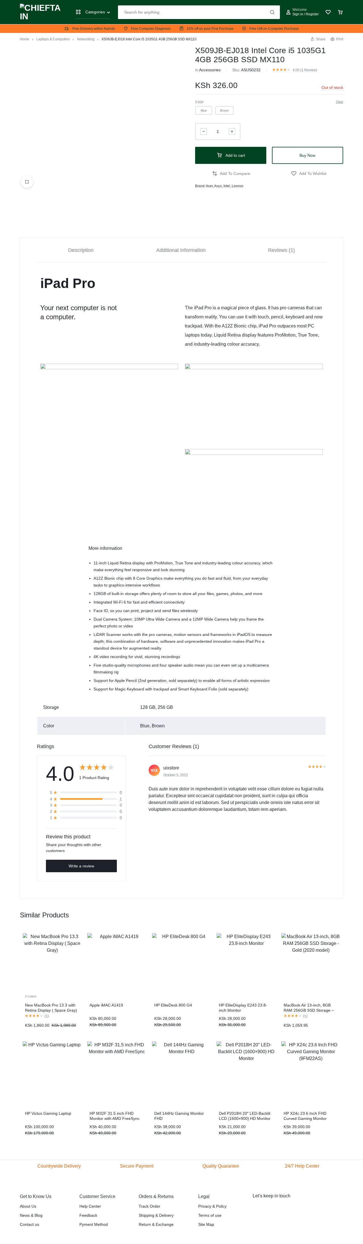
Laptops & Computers (53, 39)
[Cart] (340, 12)
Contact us (29, 1224)
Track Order (149, 1206)
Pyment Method (93, 1224)
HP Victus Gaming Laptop (48, 1113)
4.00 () (305, 70)
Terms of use (209, 1215)
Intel (226, 186)
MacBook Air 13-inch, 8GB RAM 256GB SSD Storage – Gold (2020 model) (309, 1010)
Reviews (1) (281, 250)
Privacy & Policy (212, 1206)
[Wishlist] (328, 12)
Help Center (90, 1206)
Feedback (88, 1215)
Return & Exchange (156, 1224)
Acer (209, 186)
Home (24, 39)
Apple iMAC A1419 (106, 1005)
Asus (218, 186)
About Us (28, 1206)
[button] (203, 110)
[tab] (81, 249)
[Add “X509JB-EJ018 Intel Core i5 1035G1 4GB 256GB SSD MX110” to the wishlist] (308, 174)
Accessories (210, 70)
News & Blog (31, 1215)
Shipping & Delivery (156, 1215)
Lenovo (237, 186)
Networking (85, 39)
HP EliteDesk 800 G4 (173, 1005)
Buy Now (307, 155)
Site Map (206, 1224)
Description (81, 250)
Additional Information (181, 250)
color (199, 102)
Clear (339, 101)
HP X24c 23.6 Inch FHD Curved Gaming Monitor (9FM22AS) (305, 1118)
